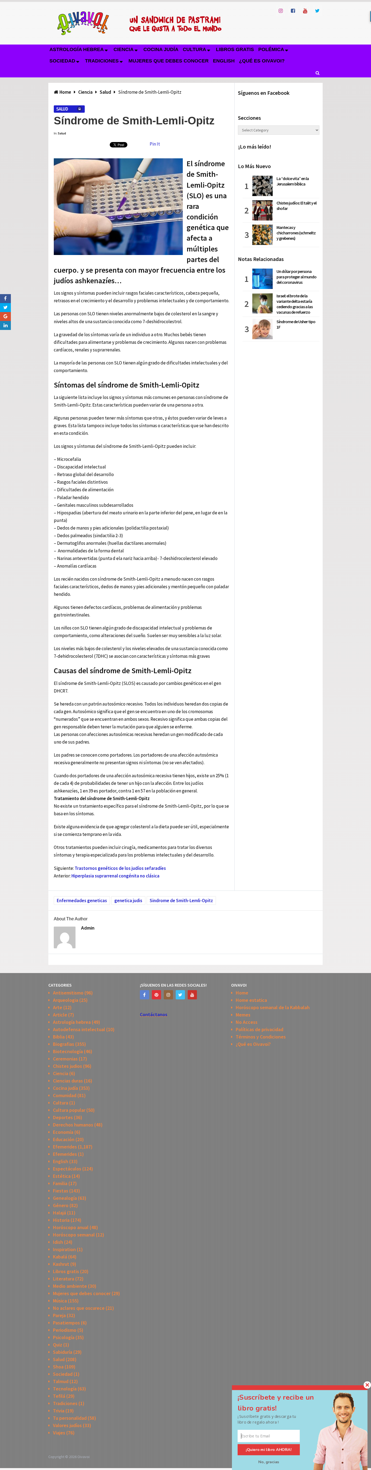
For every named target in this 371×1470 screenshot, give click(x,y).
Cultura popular (69, 1110)
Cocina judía (160, 49)
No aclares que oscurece (79, 1308)
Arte (57, 1007)
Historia (61, 1220)
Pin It (155, 144)
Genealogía (65, 1198)
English (224, 61)
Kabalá (60, 1257)
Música (60, 1301)
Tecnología (65, 1389)
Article (60, 1015)
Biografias (63, 1044)
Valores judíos (67, 1425)
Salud (62, 109)
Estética (62, 1176)
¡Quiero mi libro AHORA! (269, 1449)
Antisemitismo (68, 993)
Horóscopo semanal (74, 1235)
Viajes (59, 1433)
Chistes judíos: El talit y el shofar (296, 205)
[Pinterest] (156, 994)
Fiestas (60, 1191)
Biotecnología (68, 1051)
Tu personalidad (70, 1418)
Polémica (271, 49)
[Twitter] (180, 994)
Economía (63, 1132)
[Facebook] (144, 994)
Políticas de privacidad (259, 1029)
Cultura (194, 49)
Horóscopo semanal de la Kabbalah (273, 1007)
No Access (246, 1022)
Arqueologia (65, 1000)
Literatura (63, 1279)
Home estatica (251, 1000)
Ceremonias (65, 1059)
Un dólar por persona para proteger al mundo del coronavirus (296, 277)
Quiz (57, 1345)
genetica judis (128, 901)
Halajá (59, 1213)
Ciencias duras (68, 1081)
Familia (60, 1183)
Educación (63, 1139)
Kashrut (61, 1264)
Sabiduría (62, 1352)
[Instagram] (168, 994)
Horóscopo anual (71, 1227)
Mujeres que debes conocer (168, 61)
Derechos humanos (73, 1125)
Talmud (60, 1381)
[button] (282, 1403)
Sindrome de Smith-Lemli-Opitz (181, 901)
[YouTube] (192, 994)
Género (60, 1205)
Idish (58, 1242)
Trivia (58, 1411)
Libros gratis (235, 49)
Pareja (59, 1315)
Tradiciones (102, 61)
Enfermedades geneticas (82, 901)
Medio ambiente (70, 1286)
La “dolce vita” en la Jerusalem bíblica (292, 181)
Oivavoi (83, 1456)
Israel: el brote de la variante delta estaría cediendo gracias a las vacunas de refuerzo (294, 304)
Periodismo (64, 1330)
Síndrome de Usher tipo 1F (295, 324)
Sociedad (62, 61)
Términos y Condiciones (261, 1037)
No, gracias (268, 1462)
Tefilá (59, 1396)
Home (242, 993)
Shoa (58, 1367)
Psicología (63, 1337)
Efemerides (65, 1147)
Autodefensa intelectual (79, 1029)
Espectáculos (67, 1169)
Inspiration (64, 1249)
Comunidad (64, 1095)
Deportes (63, 1117)
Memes (243, 1015)
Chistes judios (67, 1066)
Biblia (59, 1037)
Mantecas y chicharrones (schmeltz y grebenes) (296, 233)
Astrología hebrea (76, 49)
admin (88, 928)
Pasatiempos (66, 1323)
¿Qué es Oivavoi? (262, 61)
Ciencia (124, 49)
